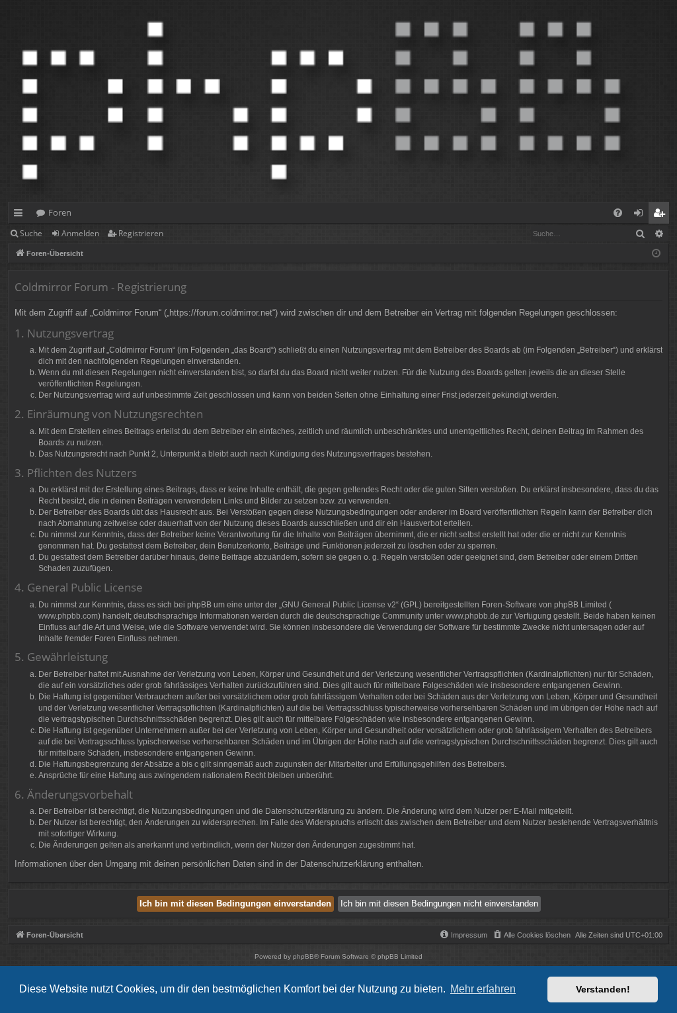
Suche (31, 233)
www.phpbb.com (68, 616)
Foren (59, 212)
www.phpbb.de (472, 616)
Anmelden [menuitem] (641, 215)
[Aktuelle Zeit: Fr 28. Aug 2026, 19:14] (656, 253)
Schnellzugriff (20, 215)
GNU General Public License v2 (339, 604)
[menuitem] (618, 213)
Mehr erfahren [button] (483, 988)
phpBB (303, 956)
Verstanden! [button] (603, 989)
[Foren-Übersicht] (321, 101)
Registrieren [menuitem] (661, 215)
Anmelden (80, 233)
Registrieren (140, 233)
